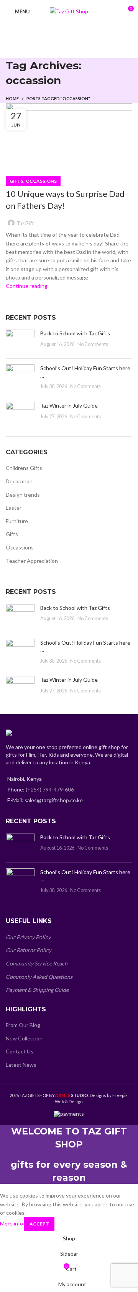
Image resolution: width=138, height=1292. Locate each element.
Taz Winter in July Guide (69, 405)
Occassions (41, 181)
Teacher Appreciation (32, 560)
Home (12, 98)
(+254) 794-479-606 (50, 789)
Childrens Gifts (24, 468)
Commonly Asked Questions (39, 976)
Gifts (16, 181)
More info (11, 1223)
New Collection (24, 1038)
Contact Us (19, 1051)
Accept (39, 1224)
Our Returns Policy (28, 950)
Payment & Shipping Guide (37, 989)
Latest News (21, 1064)
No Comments (92, 344)
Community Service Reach (36, 963)
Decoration (19, 481)
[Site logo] (69, 11)
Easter (13, 507)
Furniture (17, 521)
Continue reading (27, 286)
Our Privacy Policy (28, 937)
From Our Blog (23, 1025)
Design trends (23, 494)
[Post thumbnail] (20, 341)
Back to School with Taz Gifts (75, 333)
